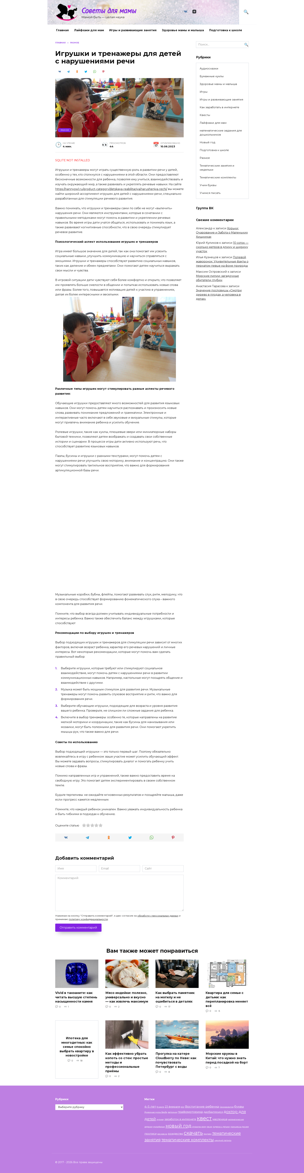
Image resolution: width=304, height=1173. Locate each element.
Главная (62, 30)
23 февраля (172, 1106)
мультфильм (159, 1127)
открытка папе (199, 1127)
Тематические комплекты (218, 177)
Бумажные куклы (212, 76)
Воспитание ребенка (202, 1106)
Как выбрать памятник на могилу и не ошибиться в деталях (175, 997)
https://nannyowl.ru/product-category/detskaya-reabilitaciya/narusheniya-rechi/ (111, 189)
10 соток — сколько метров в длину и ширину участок (222, 247)
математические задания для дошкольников (221, 132)
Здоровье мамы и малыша (183, 30)
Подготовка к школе (225, 30)
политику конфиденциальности (88, 919)
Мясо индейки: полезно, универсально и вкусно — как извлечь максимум (126, 997)
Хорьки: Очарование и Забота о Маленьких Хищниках (222, 232)
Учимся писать (210, 193)
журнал (160, 1119)
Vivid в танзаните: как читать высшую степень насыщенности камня (76, 997)
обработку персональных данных (157, 915)
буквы (239, 1106)
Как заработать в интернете (219, 107)
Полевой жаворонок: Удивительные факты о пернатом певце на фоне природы (222, 261)
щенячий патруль (222, 1140)
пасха (209, 1127)
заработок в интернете (180, 1119)
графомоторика (190, 1112)
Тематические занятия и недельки (217, 167)
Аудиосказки (209, 68)
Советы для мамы (109, 10)
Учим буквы (208, 185)
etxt (182, 1107)
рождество (175, 1133)
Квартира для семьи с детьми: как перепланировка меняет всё (227, 999)
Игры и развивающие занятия (133, 30)
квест (204, 1118)
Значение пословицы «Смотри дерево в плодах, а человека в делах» (219, 295)
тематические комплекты (187, 1139)
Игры (203, 91)
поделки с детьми (221, 1127)
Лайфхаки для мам (89, 30)
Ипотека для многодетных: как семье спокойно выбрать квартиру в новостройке (77, 1046)
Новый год (207, 142)
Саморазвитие (227, 1107)
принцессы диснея (239, 1127)
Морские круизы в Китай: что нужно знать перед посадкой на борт (227, 1058)
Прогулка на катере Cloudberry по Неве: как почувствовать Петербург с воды (176, 1060)
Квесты (205, 115)
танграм (207, 1134)
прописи (150, 1133)
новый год (178, 1126)
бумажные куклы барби (155, 1112)
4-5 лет (150, 1106)
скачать (193, 1133)
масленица (220, 1119)
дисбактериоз (213, 1112)
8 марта (160, 1107)
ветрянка (172, 1112)
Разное (65, 130)
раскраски (162, 1134)
